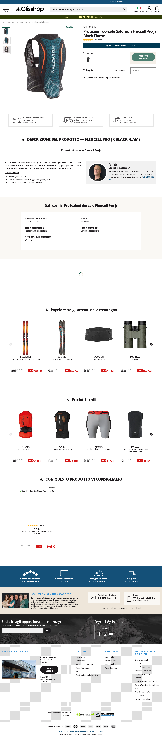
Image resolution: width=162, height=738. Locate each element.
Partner (138, 678)
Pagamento (80, 657)
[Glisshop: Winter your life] (29, 9)
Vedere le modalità (80, 123)
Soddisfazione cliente (143, 667)
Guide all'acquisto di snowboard (147, 685)
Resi (77, 671)
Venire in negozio (49, 669)
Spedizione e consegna (84, 664)
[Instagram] (105, 634)
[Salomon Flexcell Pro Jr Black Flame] (45, 66)
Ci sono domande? (142, 660)
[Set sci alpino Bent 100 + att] (62, 338)
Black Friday (139, 695)
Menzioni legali (111, 660)
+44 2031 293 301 (145, 597)
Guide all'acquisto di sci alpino (146, 681)
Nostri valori (110, 657)
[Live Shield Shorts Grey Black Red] (98, 428)
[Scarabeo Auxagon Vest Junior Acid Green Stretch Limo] (135, 428)
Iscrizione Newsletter (143, 670)
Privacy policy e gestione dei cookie (89, 731)
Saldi (136, 688)
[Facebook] (99, 634)
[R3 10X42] (135, 338)
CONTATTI (107, 598)
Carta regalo (80, 660)
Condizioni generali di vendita (87, 675)
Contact (138, 663)
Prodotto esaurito (143, 57)
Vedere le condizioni (29, 123)
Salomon (89, 27)
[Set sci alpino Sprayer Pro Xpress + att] (25, 338)
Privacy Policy (110, 664)
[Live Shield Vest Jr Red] (25, 428)
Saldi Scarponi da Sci (142, 692)
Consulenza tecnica (142, 674)
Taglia (88, 70)
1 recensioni (98, 40)
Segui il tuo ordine (82, 668)
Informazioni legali (66, 731)
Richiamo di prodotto (143, 699)
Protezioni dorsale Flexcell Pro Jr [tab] (81, 150)
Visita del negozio (111, 668)
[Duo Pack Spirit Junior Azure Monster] (37, 506)
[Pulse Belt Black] (98, 338)
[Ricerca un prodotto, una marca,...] (124, 9)
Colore (88, 53)
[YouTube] (111, 634)
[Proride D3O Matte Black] (62, 428)
